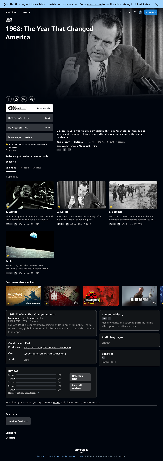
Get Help (11, 437)
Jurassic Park (101, 296)
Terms (56, 402)
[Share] (32, 99)
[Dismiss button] (157, 4)
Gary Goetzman (33, 347)
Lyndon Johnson (70, 146)
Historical (78, 142)
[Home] (11, 12)
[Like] (16, 99)
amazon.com (94, 4)
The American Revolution (23, 296)
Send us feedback (69, 456)
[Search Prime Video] (120, 12)
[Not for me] (24, 99)
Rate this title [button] (77, 377)
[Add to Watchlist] (9, 99)
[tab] (11, 167)
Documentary (63, 142)
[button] (23, 393)
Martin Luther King (88, 146)
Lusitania (139, 296)
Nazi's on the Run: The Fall (62, 296)
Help (81, 456)
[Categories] (135, 12)
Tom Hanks (49, 347)
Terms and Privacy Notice (48, 456)
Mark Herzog (64, 347)
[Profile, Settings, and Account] (140, 12)
